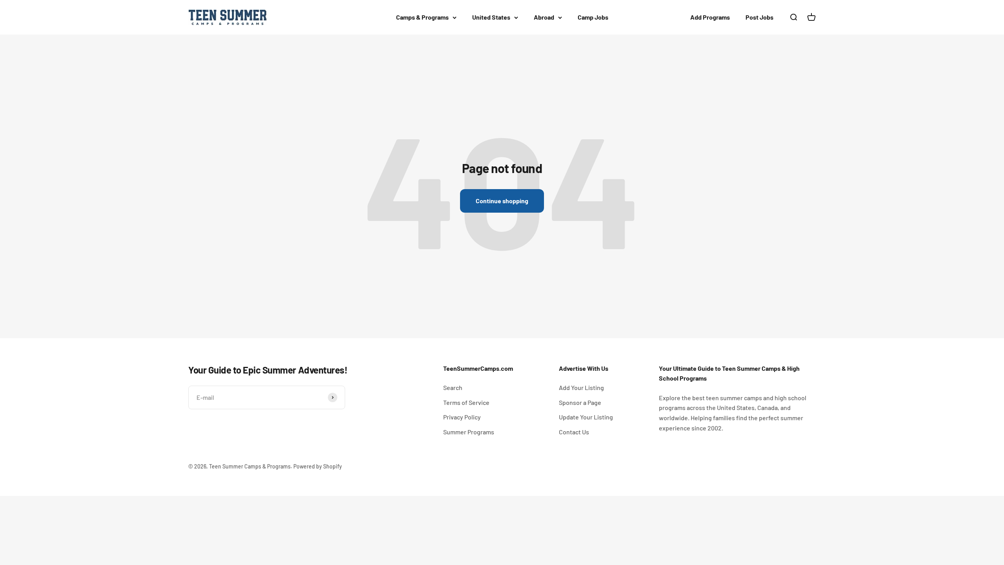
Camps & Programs (422, 17)
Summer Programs (468, 432)
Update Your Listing (586, 417)
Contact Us (574, 432)
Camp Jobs (593, 17)
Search (452, 387)
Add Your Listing (581, 387)
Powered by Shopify (317, 466)
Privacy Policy (462, 417)
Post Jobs (759, 17)
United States (491, 17)
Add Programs (710, 17)
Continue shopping (502, 200)
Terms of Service (466, 402)
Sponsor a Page (580, 402)
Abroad (544, 17)
